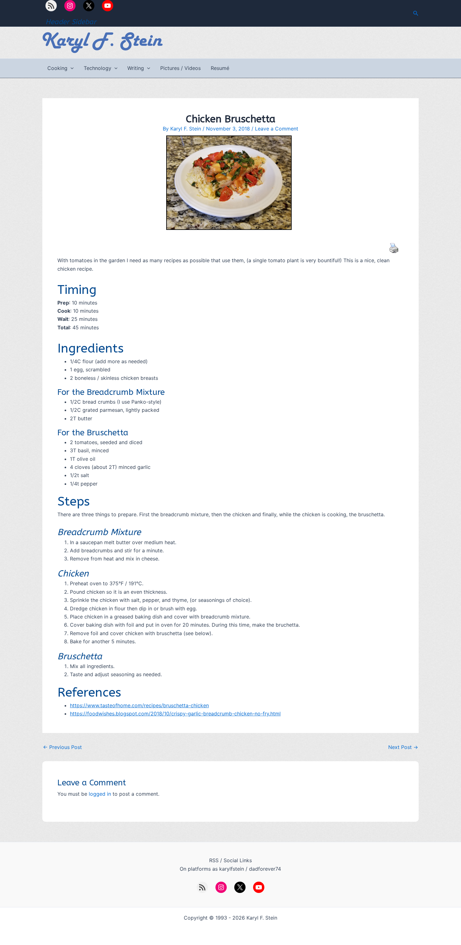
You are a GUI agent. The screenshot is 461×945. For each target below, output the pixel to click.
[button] (416, 13)
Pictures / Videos (180, 68)
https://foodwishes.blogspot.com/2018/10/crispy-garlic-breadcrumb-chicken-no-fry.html (175, 713)
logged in (100, 794)
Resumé (220, 68)
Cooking (57, 68)
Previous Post (62, 747)
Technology (97, 68)
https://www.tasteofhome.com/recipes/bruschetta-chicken (139, 705)
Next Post (403, 747)
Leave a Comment (276, 128)
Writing (135, 68)
